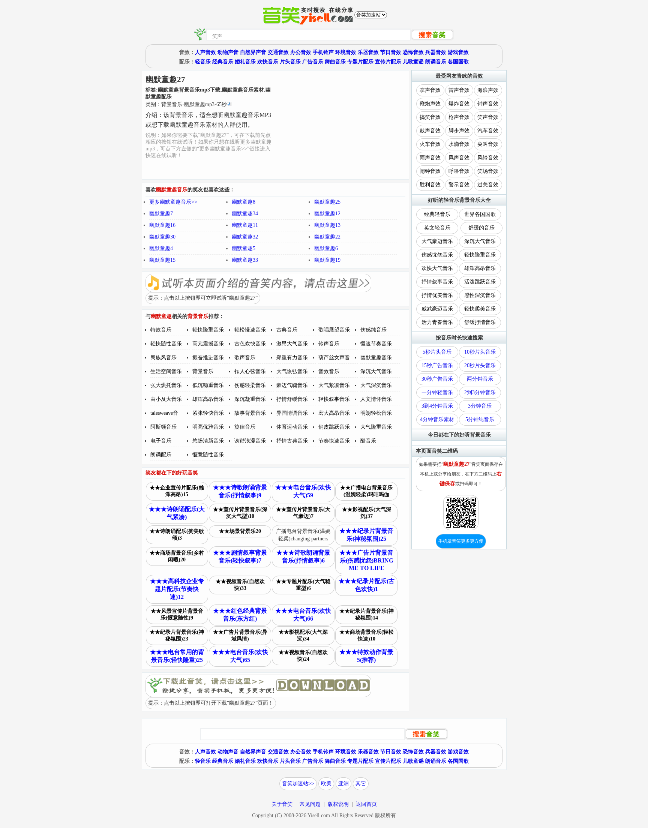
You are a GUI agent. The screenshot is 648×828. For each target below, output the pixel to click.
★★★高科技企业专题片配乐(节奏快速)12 (177, 589)
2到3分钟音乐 (480, 392)
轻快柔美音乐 (480, 309)
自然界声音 (253, 52)
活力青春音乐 (437, 322)
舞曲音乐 (335, 61)
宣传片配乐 (388, 61)
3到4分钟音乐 (437, 406)
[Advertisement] (340, 124)
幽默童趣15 (162, 260)
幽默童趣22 (327, 237)
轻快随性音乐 (166, 343)
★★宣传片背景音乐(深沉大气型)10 (240, 513)
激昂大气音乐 (292, 343)
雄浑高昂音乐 (208, 399)
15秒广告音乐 (437, 365)
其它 (361, 783)
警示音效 (459, 185)
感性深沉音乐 (480, 295)
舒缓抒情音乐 (480, 322)
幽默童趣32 (245, 237)
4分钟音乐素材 (437, 419)
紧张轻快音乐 (208, 413)
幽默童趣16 (162, 225)
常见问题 (310, 804)
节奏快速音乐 (334, 441)
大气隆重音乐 (376, 427)
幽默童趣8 (243, 202)
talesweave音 (164, 413)
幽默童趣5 (243, 248)
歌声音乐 (244, 357)
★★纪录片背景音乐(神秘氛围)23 (177, 635)
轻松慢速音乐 (250, 330)
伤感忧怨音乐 (437, 255)
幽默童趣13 (327, 225)
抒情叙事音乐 (437, 282)
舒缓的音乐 (481, 228)
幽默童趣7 (161, 213)
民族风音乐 (163, 357)
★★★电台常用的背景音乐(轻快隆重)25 (177, 656)
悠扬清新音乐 (208, 441)
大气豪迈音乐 (437, 241)
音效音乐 (328, 371)
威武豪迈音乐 (437, 309)
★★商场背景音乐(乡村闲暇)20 (177, 556)
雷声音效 (459, 90)
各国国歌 (458, 61)
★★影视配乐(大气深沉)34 (303, 635)
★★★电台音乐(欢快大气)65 (240, 656)
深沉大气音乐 (376, 371)
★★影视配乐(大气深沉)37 (366, 513)
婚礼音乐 (245, 61)
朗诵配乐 (160, 455)
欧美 (326, 783)
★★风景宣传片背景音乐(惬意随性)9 (177, 614)
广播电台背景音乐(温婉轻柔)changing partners (303, 535)
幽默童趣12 (327, 213)
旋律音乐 (244, 427)
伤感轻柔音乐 (250, 385)
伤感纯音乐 (373, 330)
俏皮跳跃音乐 (334, 427)
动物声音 (228, 52)
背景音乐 (202, 371)
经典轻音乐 (437, 214)
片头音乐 (290, 61)
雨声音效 (430, 157)
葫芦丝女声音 (334, 357)
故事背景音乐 (250, 413)
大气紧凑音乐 (334, 385)
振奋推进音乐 (208, 357)
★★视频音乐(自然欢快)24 (303, 656)
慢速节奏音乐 (376, 343)
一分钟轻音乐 (437, 392)
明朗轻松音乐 (376, 413)
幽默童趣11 (245, 225)
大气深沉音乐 (376, 385)
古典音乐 (286, 330)
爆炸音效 (459, 103)
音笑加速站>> (298, 783)
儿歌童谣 (413, 61)
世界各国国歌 (480, 214)
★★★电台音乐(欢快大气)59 (303, 491)
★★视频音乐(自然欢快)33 (240, 585)
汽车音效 (487, 131)
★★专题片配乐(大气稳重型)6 (303, 585)
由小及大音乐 (166, 399)
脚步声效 (459, 131)
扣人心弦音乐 (250, 371)
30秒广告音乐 (437, 379)
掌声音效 (430, 90)
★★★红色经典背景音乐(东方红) (240, 615)
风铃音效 (487, 157)
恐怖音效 (413, 52)
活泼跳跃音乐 (480, 282)
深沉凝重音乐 (250, 399)
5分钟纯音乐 (479, 419)
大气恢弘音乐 (292, 371)
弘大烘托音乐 (166, 385)
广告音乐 (312, 61)
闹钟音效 (430, 171)
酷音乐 (368, 441)
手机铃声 (323, 52)
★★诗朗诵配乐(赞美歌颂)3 (177, 534)
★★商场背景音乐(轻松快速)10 (366, 635)
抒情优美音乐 (437, 295)
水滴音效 (459, 144)
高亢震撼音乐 (208, 343)
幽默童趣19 (327, 260)
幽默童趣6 (326, 248)
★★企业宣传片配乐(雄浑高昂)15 (177, 491)
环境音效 (345, 52)
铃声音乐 (328, 343)
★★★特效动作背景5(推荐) (366, 656)
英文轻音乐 (437, 228)
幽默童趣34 (245, 213)
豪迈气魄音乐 (292, 385)
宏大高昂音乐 (334, 413)
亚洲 (343, 783)
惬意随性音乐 (208, 455)
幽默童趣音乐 (376, 357)
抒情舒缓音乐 (292, 399)
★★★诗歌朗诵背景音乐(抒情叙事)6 (303, 556)
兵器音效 (435, 52)
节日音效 (390, 52)
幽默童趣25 (327, 202)
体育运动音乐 (292, 427)
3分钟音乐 (480, 406)
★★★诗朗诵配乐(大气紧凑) (177, 513)
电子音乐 (160, 441)
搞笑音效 (430, 117)
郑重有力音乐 (292, 357)
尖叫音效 (487, 144)
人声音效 (205, 52)
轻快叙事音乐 (334, 399)
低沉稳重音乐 (208, 385)
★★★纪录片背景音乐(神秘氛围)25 (366, 535)
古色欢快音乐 (250, 343)
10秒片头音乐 (480, 352)
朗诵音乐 (435, 61)
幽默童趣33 (245, 260)
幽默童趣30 (162, 237)
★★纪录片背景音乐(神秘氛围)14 (366, 614)
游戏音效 (458, 52)
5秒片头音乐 (437, 352)
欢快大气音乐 (437, 268)
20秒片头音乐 (480, 365)
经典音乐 (222, 61)
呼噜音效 (459, 171)
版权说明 (338, 804)
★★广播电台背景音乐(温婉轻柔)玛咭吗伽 (366, 491)
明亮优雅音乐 (208, 427)
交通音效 (278, 52)
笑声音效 (487, 117)
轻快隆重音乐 (208, 330)
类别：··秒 (186, 104)
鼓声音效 (430, 131)
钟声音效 (487, 103)
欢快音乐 (267, 61)
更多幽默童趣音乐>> (173, 202)
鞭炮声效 (430, 103)
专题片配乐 (360, 61)
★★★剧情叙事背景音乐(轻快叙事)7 (240, 556)
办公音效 (300, 52)
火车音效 (430, 144)
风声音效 (459, 157)
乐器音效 (368, 52)
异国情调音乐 (292, 413)
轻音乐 (203, 61)
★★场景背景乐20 (240, 531)
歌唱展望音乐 (334, 330)
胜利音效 (430, 185)
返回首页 (366, 804)
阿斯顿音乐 (163, 427)
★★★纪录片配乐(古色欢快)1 (366, 585)
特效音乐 (160, 330)
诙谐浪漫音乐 (250, 441)
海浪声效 (487, 90)
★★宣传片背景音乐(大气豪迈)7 (303, 513)
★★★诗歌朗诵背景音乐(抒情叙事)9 (240, 491)
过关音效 (487, 185)
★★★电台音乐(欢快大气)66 (303, 615)
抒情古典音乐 (292, 441)
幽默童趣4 (161, 248)
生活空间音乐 (166, 371)
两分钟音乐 (480, 379)
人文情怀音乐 (376, 399)
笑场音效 (487, 171)
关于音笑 (282, 804)
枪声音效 (459, 117)
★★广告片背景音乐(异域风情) (240, 635)
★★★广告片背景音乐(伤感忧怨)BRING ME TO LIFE (366, 560)
